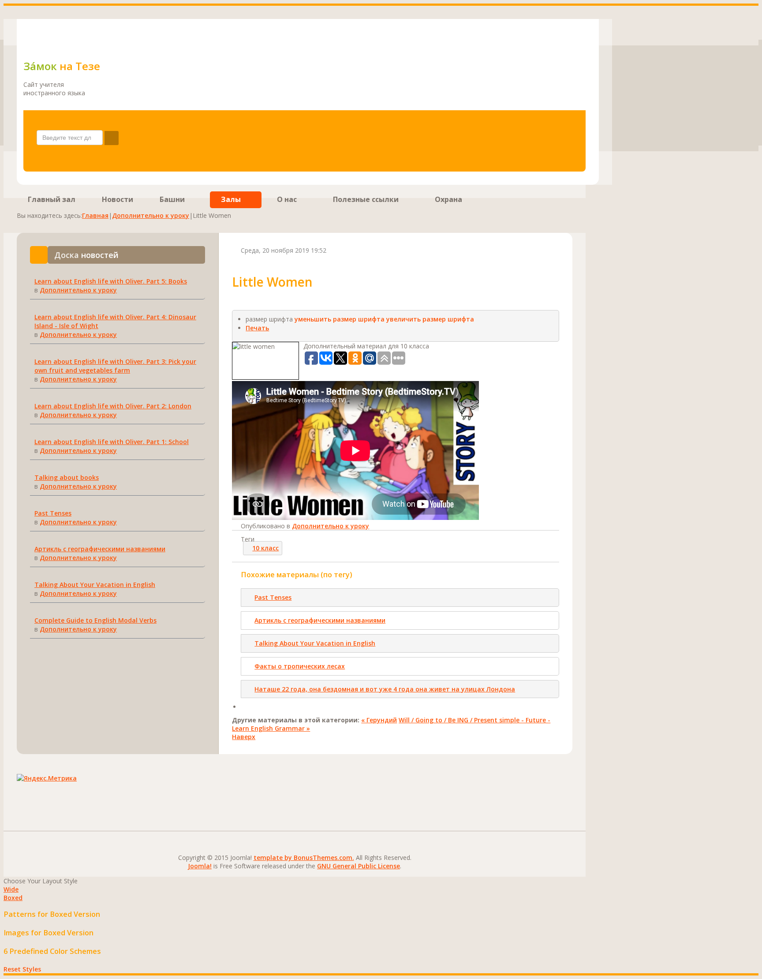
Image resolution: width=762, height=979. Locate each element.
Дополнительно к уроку (150, 215)
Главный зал (51, 199)
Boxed (13, 897)
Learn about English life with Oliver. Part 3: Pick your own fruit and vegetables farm (115, 365)
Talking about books (66, 477)
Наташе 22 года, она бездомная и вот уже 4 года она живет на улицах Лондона (384, 689)
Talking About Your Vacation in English (94, 584)
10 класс (265, 548)
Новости (117, 199)
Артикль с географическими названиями (99, 549)
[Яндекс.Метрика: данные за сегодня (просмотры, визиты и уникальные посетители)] (47, 778)
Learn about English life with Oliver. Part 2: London (112, 406)
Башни (172, 199)
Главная (95, 215)
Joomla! (200, 866)
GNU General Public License (358, 866)
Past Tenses (52, 513)
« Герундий (379, 720)
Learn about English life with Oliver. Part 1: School (111, 441)
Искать (112, 138)
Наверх (243, 736)
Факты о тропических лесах (299, 666)
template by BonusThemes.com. (304, 857)
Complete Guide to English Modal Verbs (95, 620)
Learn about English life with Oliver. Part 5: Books (110, 281)
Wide (11, 889)
